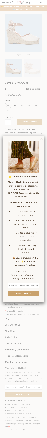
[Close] (41, 137)
